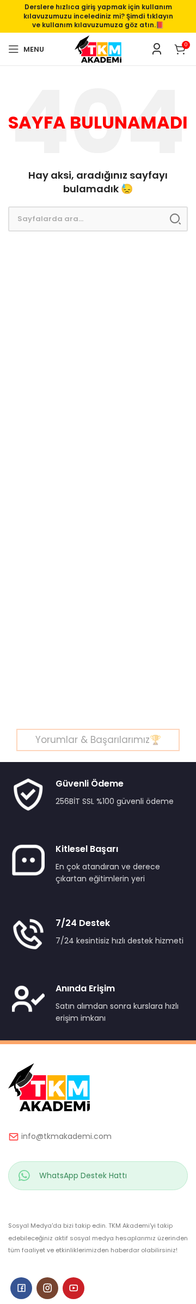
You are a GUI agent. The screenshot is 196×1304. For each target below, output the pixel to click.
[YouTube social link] (73, 1288)
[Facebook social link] (21, 1288)
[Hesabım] (157, 49)
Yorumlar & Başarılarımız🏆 (98, 739)
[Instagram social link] (47, 1288)
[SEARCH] (175, 218)
